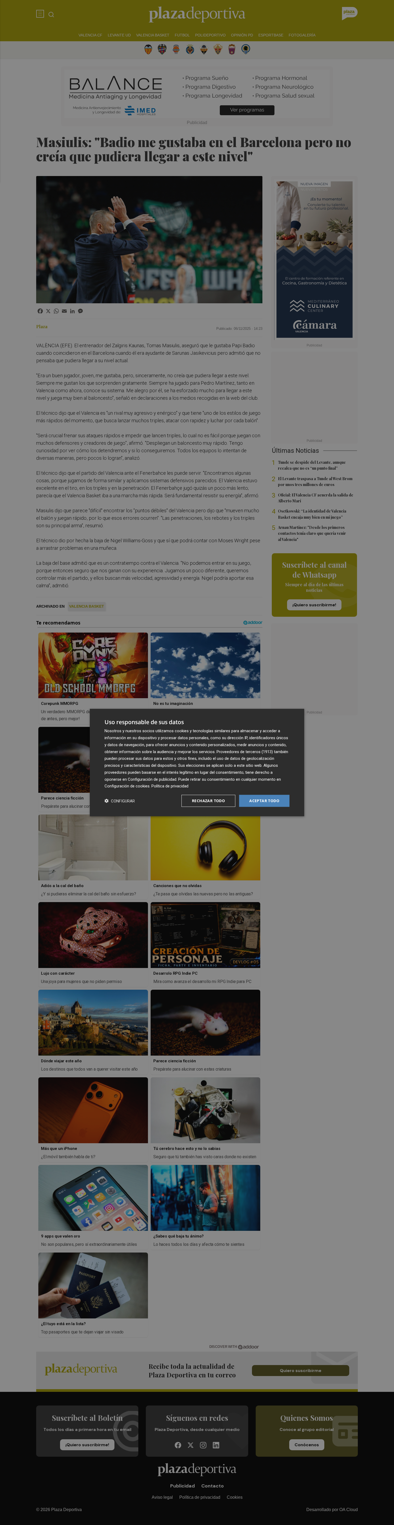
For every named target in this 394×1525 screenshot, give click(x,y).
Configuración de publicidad (152, 779)
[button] (120, 801)
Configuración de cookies (127, 786)
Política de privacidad (169, 786)
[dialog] (197, 762)
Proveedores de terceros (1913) (245, 751)
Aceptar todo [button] (264, 800)
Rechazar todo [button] (208, 800)
